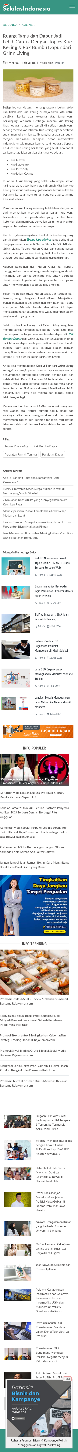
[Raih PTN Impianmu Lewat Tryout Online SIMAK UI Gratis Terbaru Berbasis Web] (16, 565)
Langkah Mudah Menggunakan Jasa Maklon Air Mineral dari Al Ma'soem (53, 702)
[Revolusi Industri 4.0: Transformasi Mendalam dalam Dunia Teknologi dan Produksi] (17, 1330)
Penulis (59, 62)
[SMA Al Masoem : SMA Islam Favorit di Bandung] (16, 623)
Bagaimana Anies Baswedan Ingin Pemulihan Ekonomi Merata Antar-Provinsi (54, 591)
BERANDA (10, 24)
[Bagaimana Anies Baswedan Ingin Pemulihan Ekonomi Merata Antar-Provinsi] (16, 592)
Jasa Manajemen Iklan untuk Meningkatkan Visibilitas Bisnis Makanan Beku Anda (38, 535)
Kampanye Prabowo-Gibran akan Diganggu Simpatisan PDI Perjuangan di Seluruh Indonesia (31, 781)
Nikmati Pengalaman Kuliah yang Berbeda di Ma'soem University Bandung (53, 1226)
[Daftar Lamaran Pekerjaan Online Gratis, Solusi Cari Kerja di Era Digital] (17, 1249)
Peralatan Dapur (52, 454)
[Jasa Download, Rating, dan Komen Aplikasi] (17, 1272)
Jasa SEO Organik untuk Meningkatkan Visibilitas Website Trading (54, 674)
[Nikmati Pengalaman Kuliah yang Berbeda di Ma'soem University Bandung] (17, 1228)
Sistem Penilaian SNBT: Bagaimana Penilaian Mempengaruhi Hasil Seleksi (51, 645)
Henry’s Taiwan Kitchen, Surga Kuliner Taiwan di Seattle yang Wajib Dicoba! (34, 491)
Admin (41, 574)
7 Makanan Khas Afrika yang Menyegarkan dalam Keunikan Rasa (35, 502)
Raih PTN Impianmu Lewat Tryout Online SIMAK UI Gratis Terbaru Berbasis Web (52, 563)
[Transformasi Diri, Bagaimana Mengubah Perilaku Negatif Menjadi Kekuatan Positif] (17, 1353)
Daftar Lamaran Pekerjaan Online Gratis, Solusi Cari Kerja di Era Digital (53, 1249)
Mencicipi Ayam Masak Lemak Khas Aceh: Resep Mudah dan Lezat (34, 513)
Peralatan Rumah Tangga (21, 454)
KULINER (28, 24)
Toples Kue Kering (16, 446)
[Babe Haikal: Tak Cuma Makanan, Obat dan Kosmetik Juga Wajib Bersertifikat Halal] (17, 1173)
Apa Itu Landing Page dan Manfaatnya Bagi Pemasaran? (31, 480)
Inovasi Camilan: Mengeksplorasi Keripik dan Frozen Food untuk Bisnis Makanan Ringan (37, 524)
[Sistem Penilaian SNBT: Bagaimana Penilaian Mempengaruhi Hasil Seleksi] (16, 649)
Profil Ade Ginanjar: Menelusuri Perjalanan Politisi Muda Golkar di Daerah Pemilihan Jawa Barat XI (51, 1201)
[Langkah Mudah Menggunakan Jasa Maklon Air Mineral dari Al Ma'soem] (16, 703)
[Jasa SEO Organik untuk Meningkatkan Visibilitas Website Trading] (16, 677)
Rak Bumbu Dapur (45, 446)
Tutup (67, 1378)
